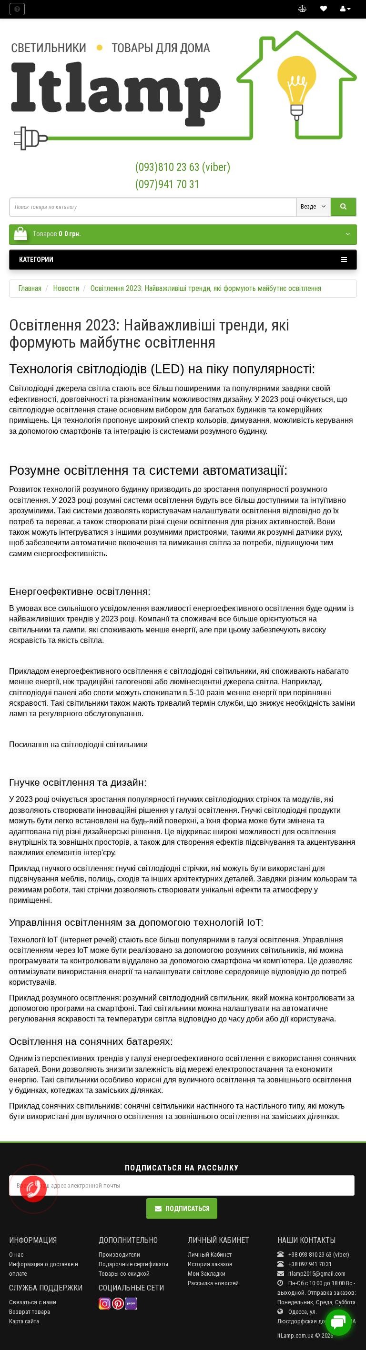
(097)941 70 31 (167, 184)
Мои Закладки (206, 1273)
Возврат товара (29, 1311)
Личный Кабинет (210, 1254)
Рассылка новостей (213, 1283)
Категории (36, 259)
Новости (66, 288)
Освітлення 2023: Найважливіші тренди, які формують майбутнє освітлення (206, 288)
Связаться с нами (32, 1302)
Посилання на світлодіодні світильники (78, 744)
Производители (119, 1254)
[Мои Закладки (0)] (323, 9)
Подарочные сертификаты (133, 1264)
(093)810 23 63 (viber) (183, 167)
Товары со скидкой (124, 1273)
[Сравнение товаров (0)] (302, 9)
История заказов (210, 1264)
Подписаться (187, 1208)
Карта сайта (24, 1321)
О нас (16, 1254)
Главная (29, 288)
